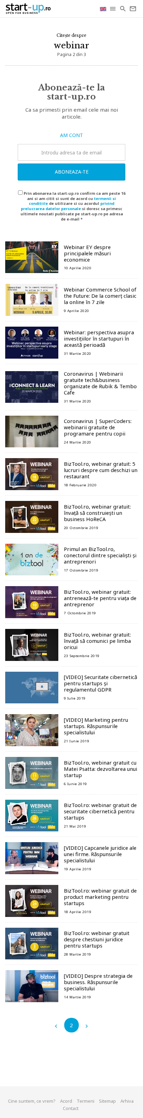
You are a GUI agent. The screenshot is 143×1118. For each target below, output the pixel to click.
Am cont (71, 135)
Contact (70, 1108)
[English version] (104, 8)
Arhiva (127, 1101)
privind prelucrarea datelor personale (67, 206)
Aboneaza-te (72, 171)
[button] (113, 8)
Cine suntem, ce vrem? (32, 1101)
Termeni (85, 1101)
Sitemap (107, 1101)
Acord (66, 1101)
